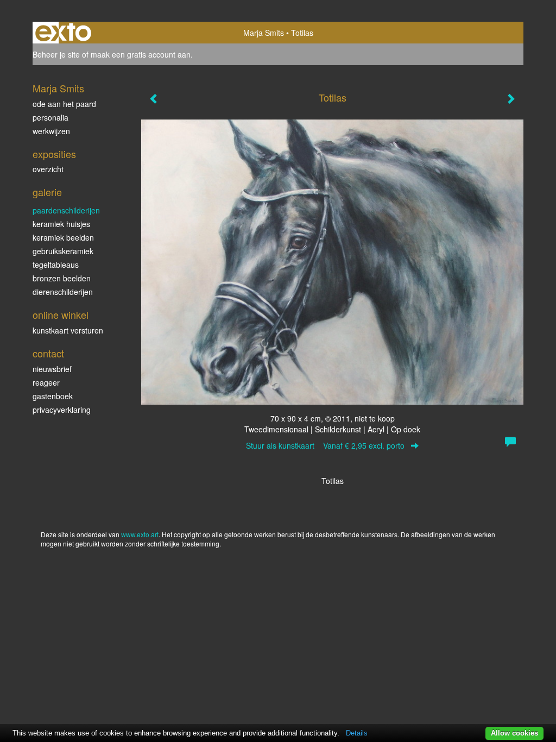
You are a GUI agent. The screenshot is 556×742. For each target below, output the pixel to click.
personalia (50, 117)
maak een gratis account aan (141, 54)
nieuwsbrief (52, 368)
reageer (46, 382)
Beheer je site (56, 54)
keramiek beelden (63, 237)
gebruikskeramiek (63, 251)
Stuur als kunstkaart (325, 445)
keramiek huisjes (61, 223)
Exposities (54, 154)
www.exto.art (140, 534)
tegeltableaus (56, 264)
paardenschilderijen (66, 210)
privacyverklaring (62, 409)
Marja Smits (263, 32)
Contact (48, 353)
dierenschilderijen (63, 291)
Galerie (47, 192)
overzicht (48, 169)
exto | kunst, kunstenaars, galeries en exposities (63, 32)
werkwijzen (51, 130)
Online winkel (61, 315)
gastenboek (53, 396)
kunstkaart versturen (68, 330)
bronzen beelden (62, 278)
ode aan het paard (64, 103)
